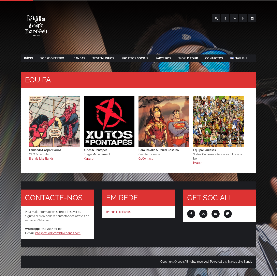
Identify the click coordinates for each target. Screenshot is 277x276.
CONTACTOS (214, 58)
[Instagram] (252, 18)
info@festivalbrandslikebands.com (58, 233)
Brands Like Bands (118, 211)
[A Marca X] (54, 145)
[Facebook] (225, 18)
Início (28, 58)
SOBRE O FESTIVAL (53, 58)
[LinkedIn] (243, 18)
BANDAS (79, 58)
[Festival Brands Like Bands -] (35, 41)
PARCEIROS (163, 58)
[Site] (234, 18)
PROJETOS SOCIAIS (134, 58)
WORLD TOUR (188, 58)
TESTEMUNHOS (103, 58)
